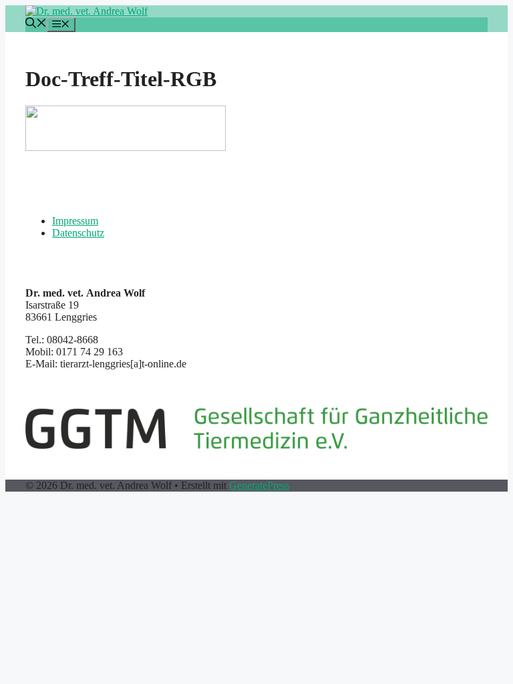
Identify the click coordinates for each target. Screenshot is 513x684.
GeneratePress (259, 485)
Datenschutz (78, 232)
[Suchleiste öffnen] (36, 24)
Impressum (75, 220)
